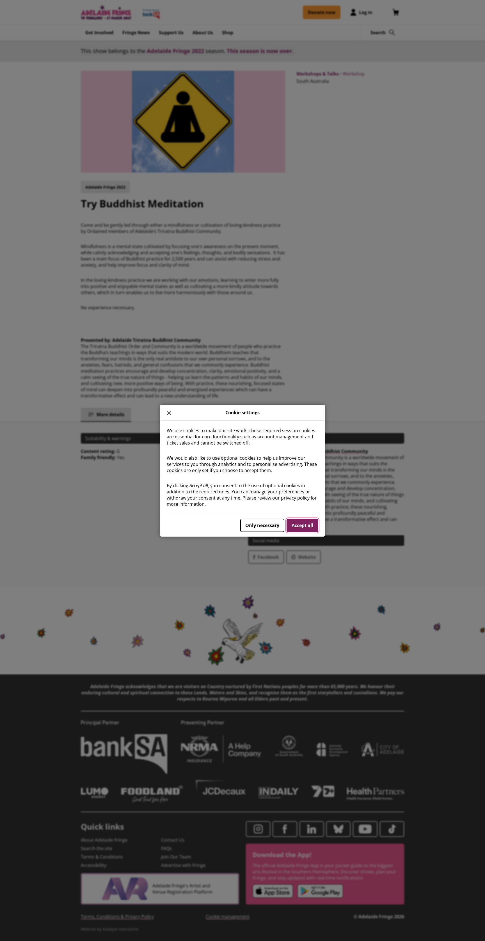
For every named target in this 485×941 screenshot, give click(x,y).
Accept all (302, 525)
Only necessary (262, 525)
